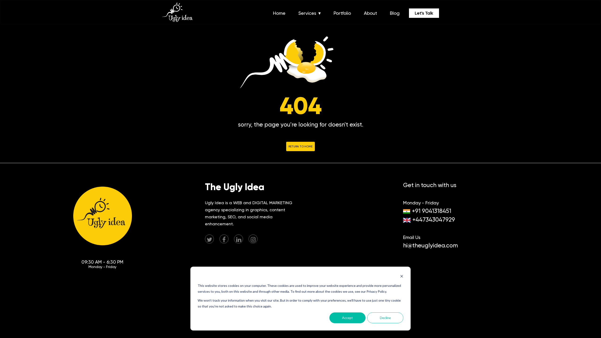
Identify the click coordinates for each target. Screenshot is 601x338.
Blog (395, 13)
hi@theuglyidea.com (430, 245)
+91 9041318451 (431, 211)
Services (307, 13)
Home (279, 13)
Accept (347, 318)
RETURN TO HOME (300, 146)
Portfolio (342, 13)
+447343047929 (433, 219)
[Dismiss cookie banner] (401, 277)
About (370, 13)
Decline (385, 318)
